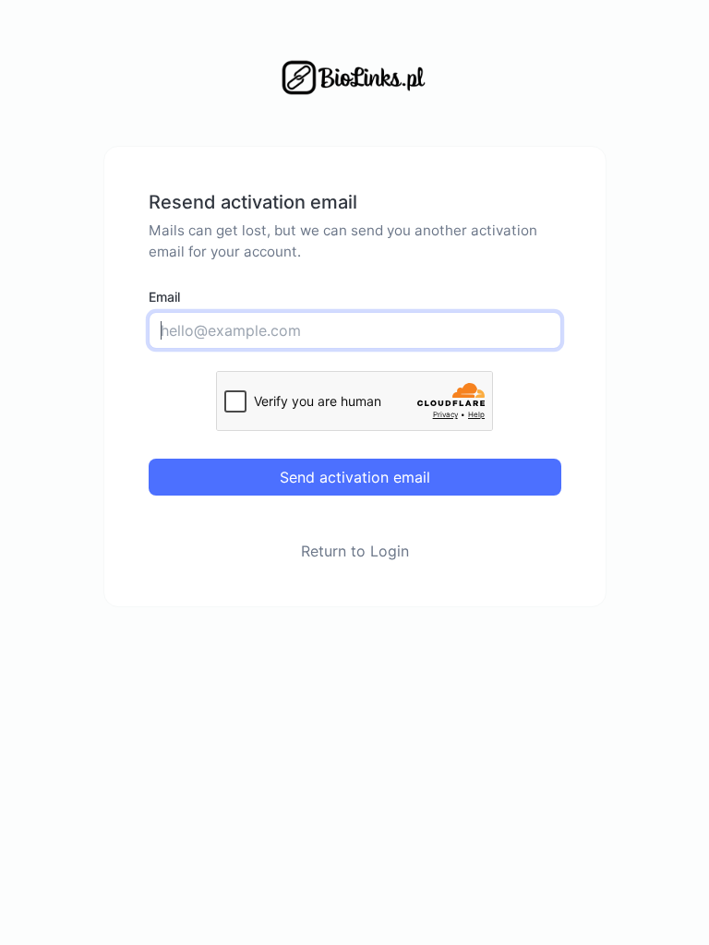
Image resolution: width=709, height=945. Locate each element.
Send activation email (355, 477)
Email (164, 297)
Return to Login (355, 551)
